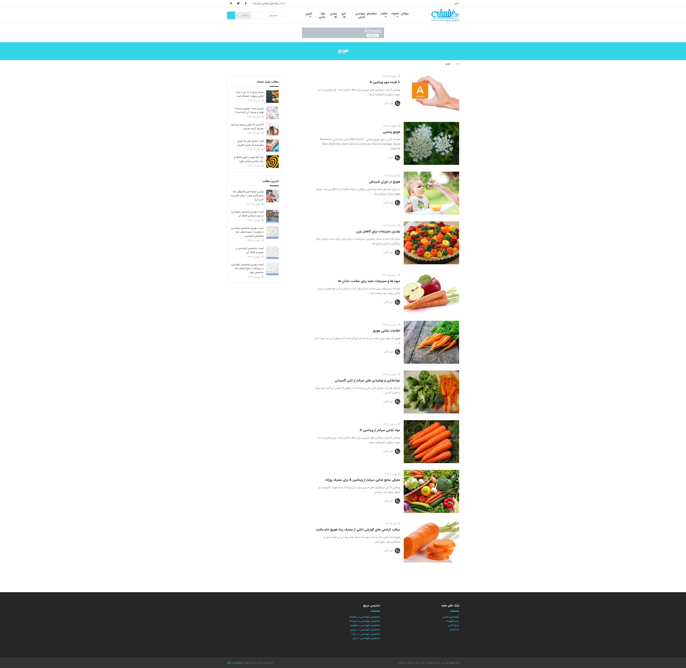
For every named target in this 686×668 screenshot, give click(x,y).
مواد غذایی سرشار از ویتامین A (380, 430)
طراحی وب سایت (264, 663)
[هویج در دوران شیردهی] (431, 193)
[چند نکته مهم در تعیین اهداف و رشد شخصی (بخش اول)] (272, 161)
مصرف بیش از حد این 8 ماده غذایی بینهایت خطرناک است (250, 94)
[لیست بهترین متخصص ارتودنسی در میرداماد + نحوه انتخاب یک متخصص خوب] (272, 269)
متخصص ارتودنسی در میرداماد (364, 621)
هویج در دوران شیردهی (384, 181)
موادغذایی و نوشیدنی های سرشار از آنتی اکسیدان (367, 380)
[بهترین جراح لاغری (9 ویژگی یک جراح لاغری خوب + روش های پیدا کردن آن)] (272, 196)
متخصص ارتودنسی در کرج (366, 638)
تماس (456, 3)
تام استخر (454, 630)
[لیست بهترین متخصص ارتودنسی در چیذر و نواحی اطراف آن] (272, 216)
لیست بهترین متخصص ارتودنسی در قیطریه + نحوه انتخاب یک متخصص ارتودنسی (247, 232)
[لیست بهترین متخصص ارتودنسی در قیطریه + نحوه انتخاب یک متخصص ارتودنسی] (272, 232)
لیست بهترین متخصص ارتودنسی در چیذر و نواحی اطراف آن (247, 214)
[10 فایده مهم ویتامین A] (431, 93)
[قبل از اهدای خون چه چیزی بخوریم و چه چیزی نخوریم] (272, 145)
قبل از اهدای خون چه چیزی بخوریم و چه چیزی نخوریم (250, 143)
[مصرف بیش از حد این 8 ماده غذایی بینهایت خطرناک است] (272, 96)
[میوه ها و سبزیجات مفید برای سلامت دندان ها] (431, 292)
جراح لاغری (453, 625)
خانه (457, 63)
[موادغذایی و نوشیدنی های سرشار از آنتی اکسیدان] (431, 391)
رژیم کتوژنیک (452, 621)
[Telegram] (230, 3)
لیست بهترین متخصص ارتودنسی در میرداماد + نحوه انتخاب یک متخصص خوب (247, 268)
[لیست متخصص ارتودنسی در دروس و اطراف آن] (272, 252)
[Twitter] (238, 3)
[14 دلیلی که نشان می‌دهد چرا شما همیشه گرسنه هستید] (272, 129)
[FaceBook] (245, 3)
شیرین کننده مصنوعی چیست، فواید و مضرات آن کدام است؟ (249, 110)
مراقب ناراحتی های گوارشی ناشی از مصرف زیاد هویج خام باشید (358, 529)
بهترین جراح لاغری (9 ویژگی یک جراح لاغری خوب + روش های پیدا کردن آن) (247, 195)
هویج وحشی (391, 131)
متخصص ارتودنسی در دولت (365, 634)
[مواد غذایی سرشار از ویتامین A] (431, 441)
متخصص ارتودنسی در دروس (365, 630)
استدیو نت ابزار (234, 663)
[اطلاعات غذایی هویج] (431, 342)
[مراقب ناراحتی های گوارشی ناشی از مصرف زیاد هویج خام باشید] (431, 541)
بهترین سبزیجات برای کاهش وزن (378, 231)
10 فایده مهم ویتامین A (385, 82)
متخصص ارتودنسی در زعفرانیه (364, 617)
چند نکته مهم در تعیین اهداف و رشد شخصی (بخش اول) (249, 159)
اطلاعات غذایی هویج (386, 330)
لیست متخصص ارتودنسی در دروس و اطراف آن (249, 250)
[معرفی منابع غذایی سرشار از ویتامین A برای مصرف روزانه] (431, 491)
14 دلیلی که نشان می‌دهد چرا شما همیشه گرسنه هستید (247, 127)
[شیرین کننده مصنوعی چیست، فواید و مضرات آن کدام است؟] (272, 113)
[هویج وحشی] (431, 143)
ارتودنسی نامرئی (450, 617)
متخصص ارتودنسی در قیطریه (365, 625)
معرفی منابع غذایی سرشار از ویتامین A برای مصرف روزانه (362, 479)
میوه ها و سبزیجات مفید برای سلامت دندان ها (369, 281)
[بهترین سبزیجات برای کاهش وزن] (431, 242)
